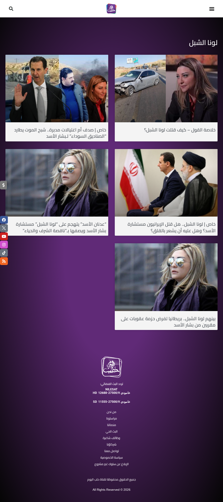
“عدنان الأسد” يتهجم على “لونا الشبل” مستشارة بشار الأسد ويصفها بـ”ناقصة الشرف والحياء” (61, 227)
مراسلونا (111, 418)
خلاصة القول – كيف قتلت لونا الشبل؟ (180, 130)
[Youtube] (4, 236)
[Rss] (4, 261)
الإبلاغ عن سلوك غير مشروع (112, 464)
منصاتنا (111, 425)
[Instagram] (4, 245)
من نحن (111, 412)
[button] (212, 9)
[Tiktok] (4, 253)
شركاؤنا (112, 444)
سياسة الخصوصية (111, 457)
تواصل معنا (111, 451)
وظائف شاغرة (111, 438)
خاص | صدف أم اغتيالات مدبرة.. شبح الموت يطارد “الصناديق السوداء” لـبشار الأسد (60, 133)
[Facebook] (4, 220)
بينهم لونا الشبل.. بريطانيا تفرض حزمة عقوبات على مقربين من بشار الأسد (168, 321)
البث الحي (112, 431)
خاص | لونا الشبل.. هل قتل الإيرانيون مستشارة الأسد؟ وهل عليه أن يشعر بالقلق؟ (172, 227)
